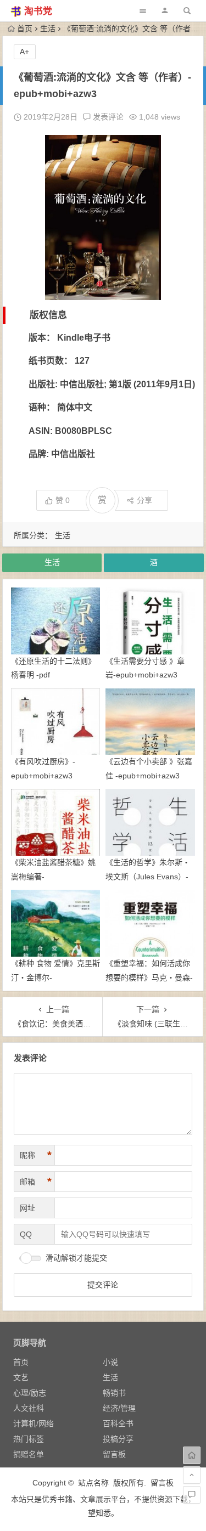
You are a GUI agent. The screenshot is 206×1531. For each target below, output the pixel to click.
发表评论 (107, 116)
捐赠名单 (28, 1454)
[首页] (192, 1455)
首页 (24, 28)
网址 (27, 1208)
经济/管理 (119, 1408)
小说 (110, 1362)
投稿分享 (118, 1438)
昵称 (36, 1155)
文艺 (21, 1377)
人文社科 (28, 1408)
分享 (144, 500)
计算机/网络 (33, 1423)
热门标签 (28, 1438)
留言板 (114, 1454)
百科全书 (118, 1423)
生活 (47, 28)
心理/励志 (29, 1392)
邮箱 (36, 1182)
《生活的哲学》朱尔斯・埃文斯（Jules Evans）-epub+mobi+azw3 (147, 876)
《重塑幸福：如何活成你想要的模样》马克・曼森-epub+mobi (149, 977)
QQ (26, 1234)
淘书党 (38, 11)
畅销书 (114, 1392)
